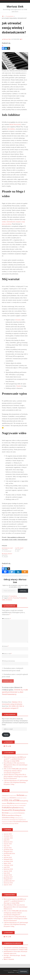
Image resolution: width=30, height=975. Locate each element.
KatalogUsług (24, 800)
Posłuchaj (15, 598)
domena (7, 797)
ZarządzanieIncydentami (20, 821)
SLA (3, 815)
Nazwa (6, 646)
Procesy (21, 807)
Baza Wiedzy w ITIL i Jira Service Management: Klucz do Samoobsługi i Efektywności (16, 765)
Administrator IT (6, 795)
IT (3, 800)
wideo (3, 600)
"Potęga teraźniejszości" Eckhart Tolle (15, 949)
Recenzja (5, 813)
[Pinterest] (6, 746)
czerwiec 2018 (8, 865)
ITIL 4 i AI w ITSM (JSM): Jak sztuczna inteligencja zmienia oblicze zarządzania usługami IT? (15, 770)
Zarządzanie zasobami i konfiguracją (15, 947)
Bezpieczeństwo (13, 795)
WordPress (11, 972)
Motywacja (4, 805)
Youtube (18, 386)
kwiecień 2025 (8, 842)
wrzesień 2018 (8, 861)
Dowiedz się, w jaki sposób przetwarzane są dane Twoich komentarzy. (15, 692)
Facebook (24, 797)
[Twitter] (11, 571)
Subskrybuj (23, 591)
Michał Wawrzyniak (15, 124)
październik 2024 (9, 853)
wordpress (9, 600)
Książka (9, 803)
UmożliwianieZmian (5, 819)
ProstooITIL (7, 810)
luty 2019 (7, 855)
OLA (17, 805)
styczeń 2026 (8, 834)
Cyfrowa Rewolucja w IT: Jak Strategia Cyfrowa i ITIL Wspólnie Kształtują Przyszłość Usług (16, 782)
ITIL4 (11, 800)
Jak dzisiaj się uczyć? (7, 548)
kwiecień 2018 (8, 869)
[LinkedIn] (8, 746)
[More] (25, 571)
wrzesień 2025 (8, 836)
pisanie (10, 598)
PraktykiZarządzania (10, 807)
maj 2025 (7, 840)
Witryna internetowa (9, 661)
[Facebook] (5, 571)
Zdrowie (16, 823)
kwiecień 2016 (8, 883)
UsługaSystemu (5, 821)
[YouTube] (10, 746)
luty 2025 (7, 845)
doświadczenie (19, 797)
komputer (4, 803)
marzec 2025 (8, 844)
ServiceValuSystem (19, 813)
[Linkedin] (6, 47)
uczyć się (20, 817)
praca (24, 805)
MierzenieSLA (16, 803)
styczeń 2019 (8, 857)
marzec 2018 (8, 871)
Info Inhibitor (11, 129)
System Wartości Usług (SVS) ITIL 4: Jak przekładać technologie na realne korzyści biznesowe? (15, 776)
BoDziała (20, 795)
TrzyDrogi (17, 817)
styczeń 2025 (8, 847)
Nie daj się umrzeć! (7, 553)
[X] (8, 47)
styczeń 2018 (8, 875)
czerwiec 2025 (8, 838)
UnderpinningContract (14, 819)
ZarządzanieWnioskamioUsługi (8, 823)
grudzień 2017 (8, 877)
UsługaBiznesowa (22, 819)
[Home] (3, 16)
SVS (20, 815)
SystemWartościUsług (8, 817)
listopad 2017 (8, 879)
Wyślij (6, 735)
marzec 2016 (8, 884)
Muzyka (8, 805)
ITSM (16, 800)
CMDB (26, 795)
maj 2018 (7, 867)
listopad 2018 (8, 859)
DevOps (4, 797)
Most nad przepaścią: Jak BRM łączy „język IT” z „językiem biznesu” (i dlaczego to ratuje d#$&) (15, 759)
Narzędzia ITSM (13, 805)
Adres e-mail (8, 653)
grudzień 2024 (8, 849)
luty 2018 (7, 873)
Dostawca (13, 797)
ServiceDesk (11, 813)
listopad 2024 (8, 851)
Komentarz (7, 618)
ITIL (6, 800)
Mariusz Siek (15, 6)
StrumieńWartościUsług (12, 815)
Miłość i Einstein (9, 959)
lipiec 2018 (7, 863)
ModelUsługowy (23, 803)
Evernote (18, 319)
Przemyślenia (13, 596)
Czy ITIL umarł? (19, 548)
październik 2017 (9, 881)
